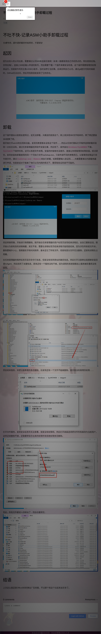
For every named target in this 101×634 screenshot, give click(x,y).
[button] (20, 13)
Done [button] (30, 17)
